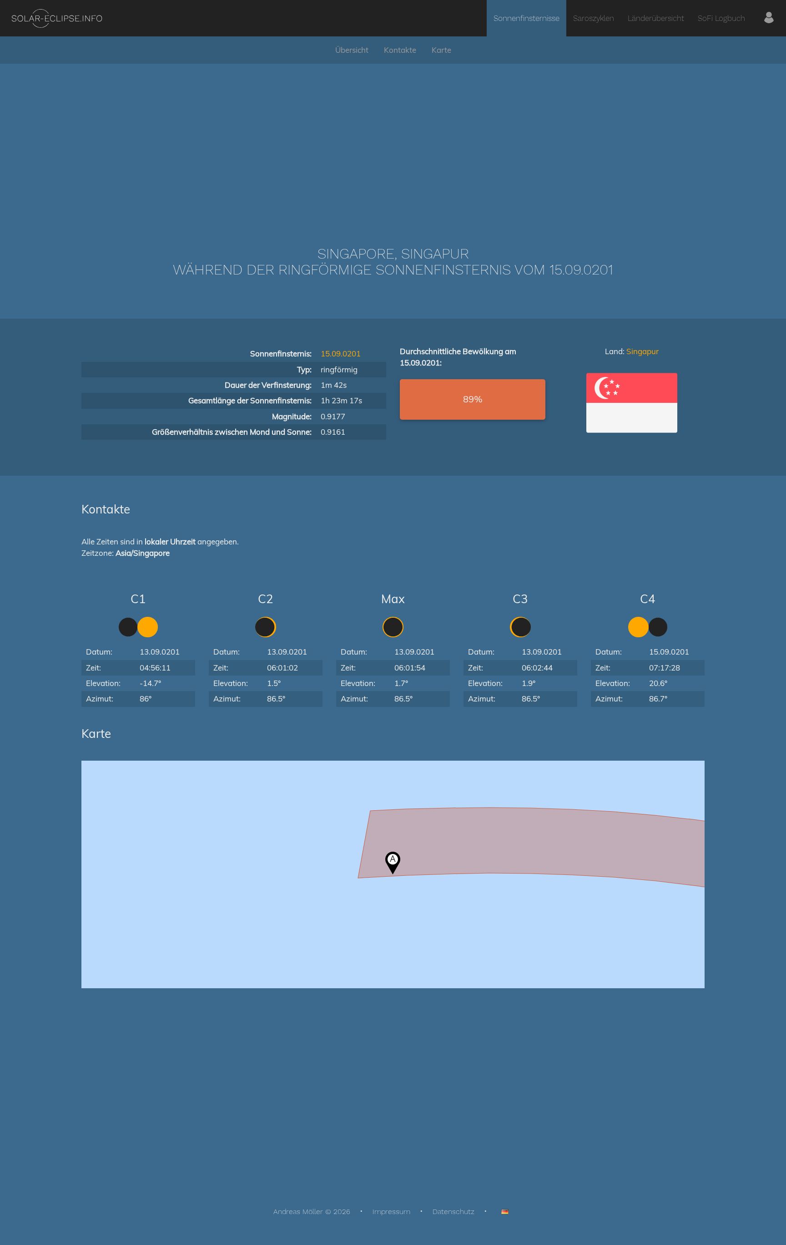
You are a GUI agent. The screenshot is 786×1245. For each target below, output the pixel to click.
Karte (441, 50)
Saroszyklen (593, 18)
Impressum (391, 1211)
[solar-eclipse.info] (56, 18)
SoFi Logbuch (721, 18)
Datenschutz (453, 1211)
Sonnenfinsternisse (526, 18)
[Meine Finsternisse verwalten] (769, 18)
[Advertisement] (393, 141)
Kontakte (400, 50)
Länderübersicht (656, 18)
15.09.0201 (341, 353)
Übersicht (351, 50)
